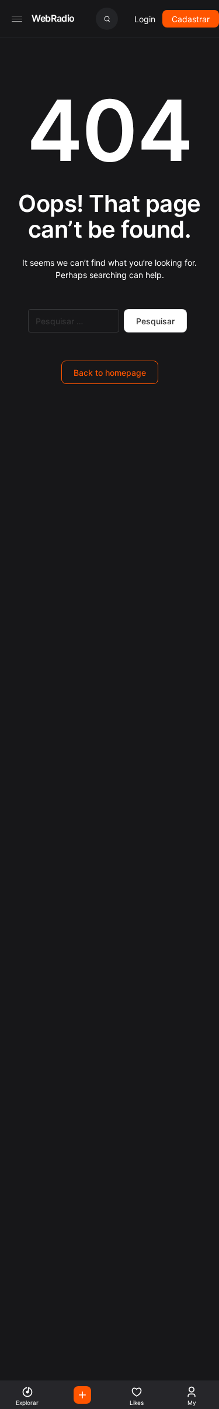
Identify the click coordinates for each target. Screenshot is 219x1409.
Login (144, 19)
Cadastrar (191, 19)
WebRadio (53, 18)
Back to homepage (110, 373)
